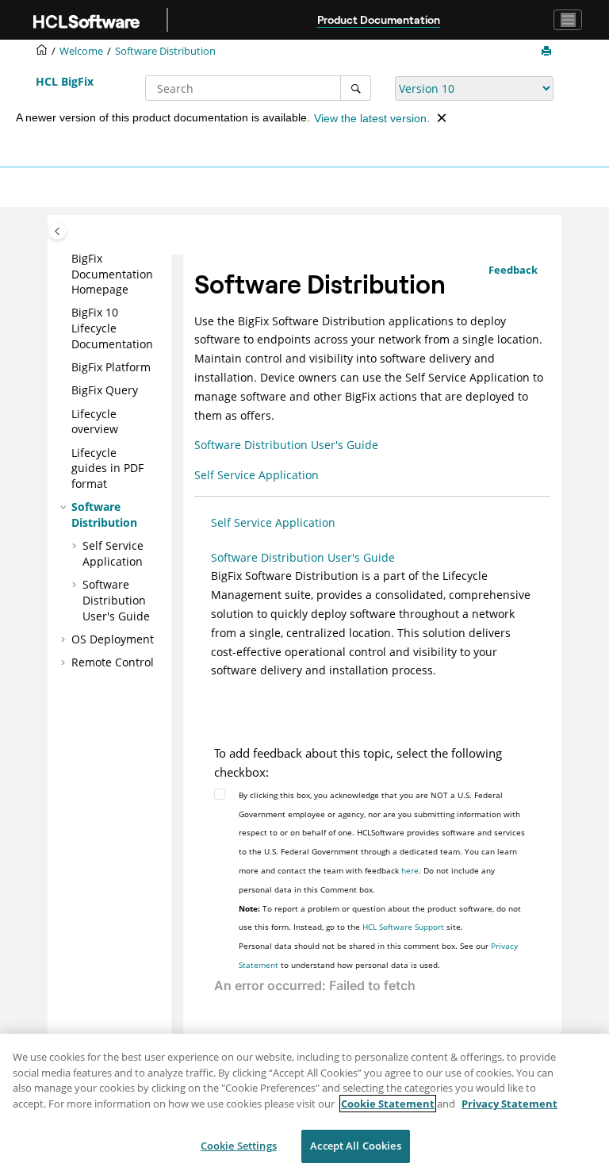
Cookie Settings (239, 1145)
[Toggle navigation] (567, 20)
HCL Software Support (403, 926)
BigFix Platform (111, 366)
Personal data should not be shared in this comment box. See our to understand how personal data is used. (378, 955)
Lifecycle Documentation (112, 328)
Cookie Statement (388, 1103)
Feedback (513, 270)
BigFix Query (104, 389)
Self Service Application (113, 553)
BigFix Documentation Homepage (112, 274)
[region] (304, 1102)
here (410, 870)
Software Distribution (165, 51)
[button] (65, 259)
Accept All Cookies (355, 1145)
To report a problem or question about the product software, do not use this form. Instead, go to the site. (380, 918)
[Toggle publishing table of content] (57, 231)
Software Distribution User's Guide (116, 600)
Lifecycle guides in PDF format (107, 468)
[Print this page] (547, 51)
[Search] (355, 88)
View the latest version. (372, 118)
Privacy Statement (509, 1103)
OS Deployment (112, 639)
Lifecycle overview (94, 421)
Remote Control (112, 662)
